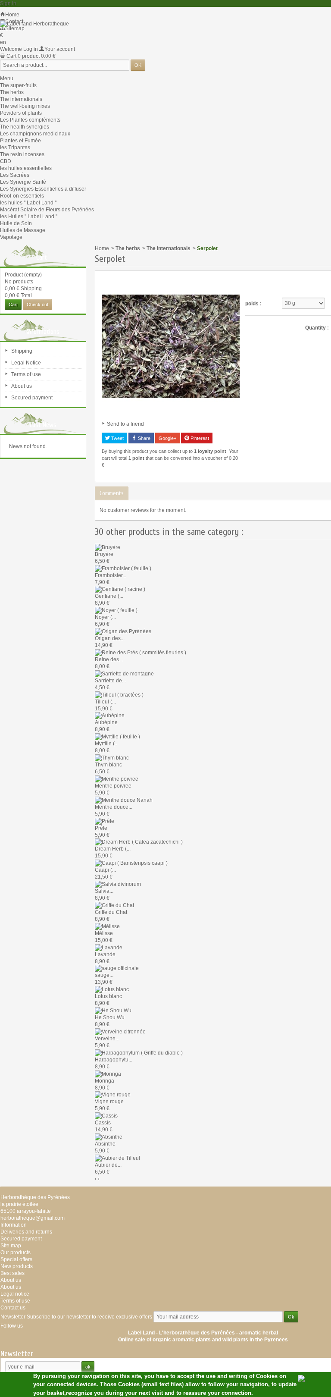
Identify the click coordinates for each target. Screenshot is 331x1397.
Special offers (16, 1259)
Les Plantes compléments (30, 120)
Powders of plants (21, 113)
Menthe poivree (113, 786)
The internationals (21, 99)
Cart (41, 257)
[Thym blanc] (112, 757)
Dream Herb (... (113, 849)
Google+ (167, 438)
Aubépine (106, 722)
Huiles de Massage (22, 230)
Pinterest (199, 438)
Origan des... (110, 638)
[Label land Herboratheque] (34, 23)
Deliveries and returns (26, 1232)
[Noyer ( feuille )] (116, 610)
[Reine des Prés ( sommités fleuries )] (140, 652)
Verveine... (107, 1039)
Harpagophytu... (113, 1060)
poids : (253, 304)
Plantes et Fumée (20, 141)
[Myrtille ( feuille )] (117, 736)
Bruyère (104, 554)
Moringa (104, 1081)
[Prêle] (104, 821)
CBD (5, 161)
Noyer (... (105, 617)
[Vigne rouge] (113, 1095)
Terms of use (26, 374)
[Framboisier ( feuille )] (123, 568)
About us (21, 386)
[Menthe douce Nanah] (124, 800)
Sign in (8, 3)
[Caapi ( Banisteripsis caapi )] (131, 863)
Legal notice (14, 1294)
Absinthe (105, 1144)
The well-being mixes (25, 106)
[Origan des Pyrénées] (123, 631)
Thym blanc (108, 765)
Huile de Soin (16, 223)
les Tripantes (15, 147)
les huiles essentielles (26, 168)
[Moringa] (108, 1074)
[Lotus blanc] (112, 989)
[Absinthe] (108, 1136)
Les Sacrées (14, 175)
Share (143, 438)
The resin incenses (22, 154)
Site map (10, 1246)
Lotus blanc (108, 996)
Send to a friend (125, 424)
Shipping (21, 351)
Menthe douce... (113, 807)
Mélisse (104, 933)
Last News (43, 425)
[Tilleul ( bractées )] (119, 694)
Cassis (103, 1123)
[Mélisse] (107, 926)
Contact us (12, 1308)
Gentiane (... (109, 596)
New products (16, 1266)
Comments (112, 493)
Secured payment (32, 398)
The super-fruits (18, 85)
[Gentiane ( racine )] (120, 589)
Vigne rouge (109, 1102)
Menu (6, 78)
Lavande (105, 954)
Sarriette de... (110, 681)
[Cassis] (106, 1115)
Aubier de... (108, 1165)
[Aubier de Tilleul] (117, 1158)
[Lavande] (108, 947)
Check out (37, 304)
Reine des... (109, 659)
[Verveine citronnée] (120, 1031)
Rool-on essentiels (22, 196)
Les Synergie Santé (23, 182)
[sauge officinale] (117, 968)
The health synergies (24, 127)
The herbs (12, 92)
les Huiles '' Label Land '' (28, 216)
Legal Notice (26, 363)
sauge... (104, 975)
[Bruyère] (107, 547)
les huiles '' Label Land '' (28, 203)
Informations (43, 332)
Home (102, 248)
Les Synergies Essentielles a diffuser (43, 189)
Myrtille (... (107, 744)
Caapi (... (105, 870)
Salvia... (104, 891)
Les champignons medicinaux (35, 134)
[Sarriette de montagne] (124, 673)
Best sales (12, 1273)
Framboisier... (110, 575)
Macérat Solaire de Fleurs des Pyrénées (47, 210)
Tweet (117, 438)
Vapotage (11, 237)
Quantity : (317, 328)
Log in (30, 49)
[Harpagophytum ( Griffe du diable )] (139, 1052)
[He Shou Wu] (113, 1010)
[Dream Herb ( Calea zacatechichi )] (139, 842)
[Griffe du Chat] (114, 905)
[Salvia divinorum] (118, 884)
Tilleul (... (105, 702)
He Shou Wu (110, 1017)
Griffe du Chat (111, 912)
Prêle (101, 828)
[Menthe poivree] (116, 778)
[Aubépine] (110, 716)
